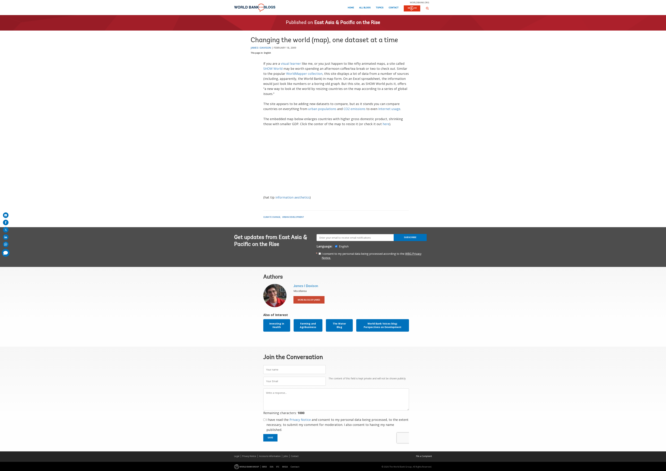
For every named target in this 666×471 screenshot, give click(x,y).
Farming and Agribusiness (308, 325)
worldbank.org (419, 2)
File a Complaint (424, 456)
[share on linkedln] (5, 237)
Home (351, 8)
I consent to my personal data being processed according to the (371, 256)
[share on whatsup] (5, 244)
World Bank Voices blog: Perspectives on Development (382, 325)
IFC (277, 466)
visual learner (291, 63)
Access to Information (270, 456)
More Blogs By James (309, 299)
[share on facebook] (5, 222)
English (267, 52)
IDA (271, 466)
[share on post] (5, 230)
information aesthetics (292, 197)
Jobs (286, 456)
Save (270, 437)
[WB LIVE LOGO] (412, 8)
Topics (379, 8)
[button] (427, 8)
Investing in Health (276, 325)
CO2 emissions (354, 109)
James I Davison (261, 47)
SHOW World (273, 68)
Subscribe (410, 237)
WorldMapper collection (304, 74)
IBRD (264, 466)
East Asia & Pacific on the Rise (347, 22)
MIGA (285, 466)
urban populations (322, 109)
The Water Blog (339, 325)
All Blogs (365, 8)
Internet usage (389, 109)
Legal (236, 456)
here (386, 124)
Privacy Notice (300, 420)
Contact (394, 8)
